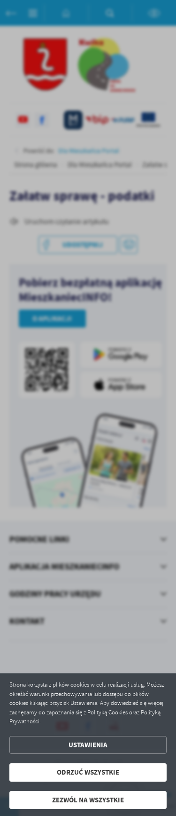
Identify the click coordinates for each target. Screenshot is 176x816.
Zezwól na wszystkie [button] (88, 800)
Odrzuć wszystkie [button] (88, 772)
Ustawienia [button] (88, 745)
